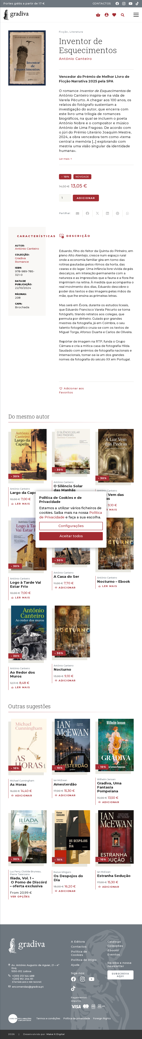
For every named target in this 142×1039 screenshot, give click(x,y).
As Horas (18, 784)
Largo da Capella (25, 493)
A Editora (78, 941)
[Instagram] (123, 4)
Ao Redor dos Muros (22, 674)
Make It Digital (56, 1034)
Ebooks (113, 950)
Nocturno (62, 669)
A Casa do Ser (66, 576)
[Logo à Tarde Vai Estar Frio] (29, 520)
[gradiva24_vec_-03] (19, 1018)
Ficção (63, 31)
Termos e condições (48, 1018)
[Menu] (136, 14)
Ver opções (20, 896)
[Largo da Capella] (29, 431)
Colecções (115, 946)
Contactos (79, 946)
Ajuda (75, 965)
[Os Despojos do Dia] (72, 812)
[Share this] (88, 213)
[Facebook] (117, 3)
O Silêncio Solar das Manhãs (68, 488)
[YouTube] (130, 3)
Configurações (71, 526)
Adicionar (86, 198)
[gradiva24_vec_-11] (16, 14)
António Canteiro (75, 59)
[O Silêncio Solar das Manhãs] (72, 431)
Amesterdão (65, 784)
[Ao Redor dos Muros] (29, 608)
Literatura (76, 31)
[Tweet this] (98, 213)
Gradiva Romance (22, 259)
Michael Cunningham (22, 780)
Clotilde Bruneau (31, 871)
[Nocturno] (72, 608)
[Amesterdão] (72, 721)
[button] (122, 15)
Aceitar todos (71, 536)
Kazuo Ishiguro (62, 872)
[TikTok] (137, 3)
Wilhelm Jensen (106, 779)
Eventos (113, 954)
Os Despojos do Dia (68, 878)
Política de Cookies (79, 953)
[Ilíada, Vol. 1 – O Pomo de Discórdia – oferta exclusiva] (29, 812)
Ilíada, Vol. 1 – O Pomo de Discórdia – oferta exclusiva (30, 882)
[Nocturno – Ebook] (116, 520)
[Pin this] (118, 213)
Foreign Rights (102, 1018)
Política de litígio (84, 960)
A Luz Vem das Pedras (110, 497)
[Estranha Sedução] (116, 812)
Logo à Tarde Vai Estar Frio (25, 584)
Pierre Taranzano (20, 874)
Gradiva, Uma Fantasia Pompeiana (109, 787)
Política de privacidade (76, 1018)
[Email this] (78, 213)
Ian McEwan (60, 780)
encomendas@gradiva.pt (28, 986)
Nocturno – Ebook (113, 581)
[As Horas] (29, 721)
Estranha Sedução (114, 876)
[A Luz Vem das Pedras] (116, 431)
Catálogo (114, 941)
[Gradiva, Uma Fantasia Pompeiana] (116, 721)
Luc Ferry (15, 871)
